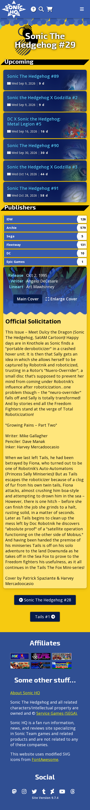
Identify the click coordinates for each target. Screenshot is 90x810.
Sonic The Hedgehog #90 (33, 145)
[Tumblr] (43, 791)
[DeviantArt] (52, 791)
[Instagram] (24, 791)
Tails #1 (43, 616)
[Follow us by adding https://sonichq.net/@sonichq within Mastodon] (14, 791)
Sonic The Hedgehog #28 (47, 599)
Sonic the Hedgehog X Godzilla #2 (42, 97)
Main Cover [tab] (28, 298)
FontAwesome (45, 759)
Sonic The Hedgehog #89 (33, 76)
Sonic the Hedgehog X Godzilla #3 (42, 167)
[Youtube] (62, 791)
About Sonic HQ (25, 692)
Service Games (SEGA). (57, 713)
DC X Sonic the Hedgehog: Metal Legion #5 (34, 121)
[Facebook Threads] (72, 791)
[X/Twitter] (34, 791)
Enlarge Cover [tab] (63, 298)
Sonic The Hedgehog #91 (33, 188)
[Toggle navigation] (82, 9)
